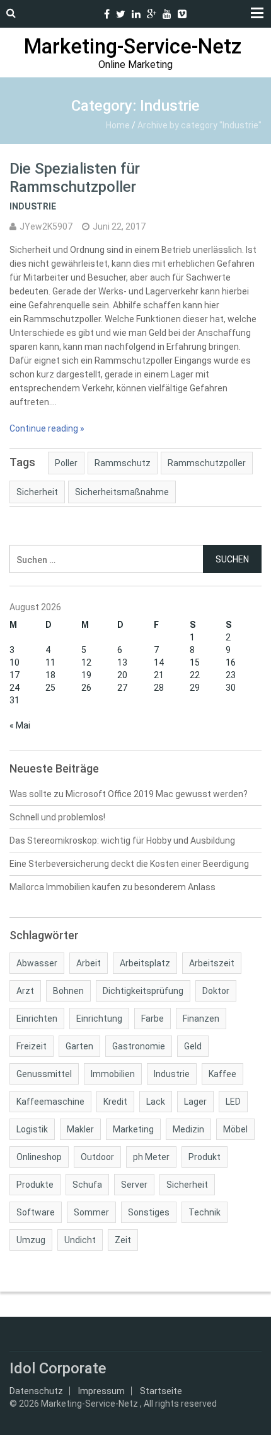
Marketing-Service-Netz (132, 46)
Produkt (204, 1157)
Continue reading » (46, 428)
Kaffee (222, 1074)
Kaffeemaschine (50, 1102)
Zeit (123, 1240)
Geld (193, 1046)
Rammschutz (123, 463)
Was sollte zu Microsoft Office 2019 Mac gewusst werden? (128, 794)
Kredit (115, 1102)
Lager (195, 1102)
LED (233, 1102)
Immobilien (113, 1074)
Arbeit (88, 963)
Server (134, 1185)
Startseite (161, 1391)
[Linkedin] (136, 14)
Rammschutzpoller (207, 463)
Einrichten (36, 1018)
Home (118, 125)
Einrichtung (99, 1018)
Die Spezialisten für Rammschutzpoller (74, 178)
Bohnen (68, 991)
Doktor (215, 991)
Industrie (32, 206)
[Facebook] (107, 14)
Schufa (87, 1185)
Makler (80, 1129)
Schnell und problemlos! (57, 817)
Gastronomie (138, 1046)
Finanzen (201, 1018)
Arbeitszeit (211, 963)
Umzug (30, 1240)
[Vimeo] (182, 14)
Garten (79, 1046)
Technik (204, 1212)
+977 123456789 (91, 14)
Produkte (35, 1185)
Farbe (152, 1018)
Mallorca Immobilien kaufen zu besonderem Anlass (112, 887)
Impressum (101, 1391)
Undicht (80, 1240)
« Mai (19, 725)
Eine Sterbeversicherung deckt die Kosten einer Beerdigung (129, 864)
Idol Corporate (58, 1368)
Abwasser (36, 963)
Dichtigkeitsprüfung (143, 991)
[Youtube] (167, 14)
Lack (155, 1102)
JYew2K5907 (46, 226)
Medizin (188, 1129)
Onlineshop (39, 1157)
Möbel (235, 1129)
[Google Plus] (151, 14)
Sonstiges (149, 1212)
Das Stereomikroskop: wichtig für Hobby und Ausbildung (122, 840)
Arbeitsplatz (145, 963)
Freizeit (31, 1046)
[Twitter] (120, 14)
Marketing (133, 1129)
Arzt (25, 991)
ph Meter (151, 1157)
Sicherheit (37, 492)
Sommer (91, 1212)
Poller (66, 463)
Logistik (32, 1129)
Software (35, 1212)
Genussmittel (44, 1074)
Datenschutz (36, 1391)
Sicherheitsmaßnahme (122, 492)
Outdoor (97, 1157)
